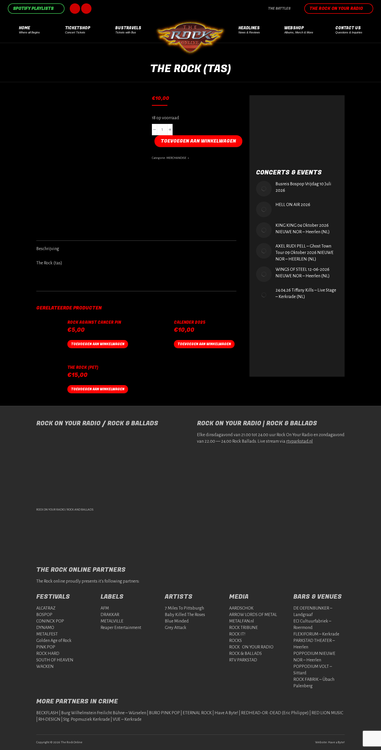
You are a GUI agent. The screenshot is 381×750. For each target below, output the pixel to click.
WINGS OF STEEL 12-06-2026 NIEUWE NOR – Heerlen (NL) (303, 272)
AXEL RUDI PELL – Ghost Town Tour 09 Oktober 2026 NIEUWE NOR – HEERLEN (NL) (305, 252)
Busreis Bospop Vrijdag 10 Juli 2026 (303, 187)
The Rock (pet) (82, 367)
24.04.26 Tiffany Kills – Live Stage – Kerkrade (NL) (306, 293)
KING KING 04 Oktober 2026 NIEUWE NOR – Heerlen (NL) (303, 228)
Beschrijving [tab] (47, 248)
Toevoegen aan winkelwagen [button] (97, 344)
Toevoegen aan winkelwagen (198, 141)
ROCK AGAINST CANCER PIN (94, 322)
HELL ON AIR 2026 (293, 204)
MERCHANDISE (176, 158)
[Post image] (264, 188)
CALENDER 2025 (189, 322)
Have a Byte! (336, 742)
